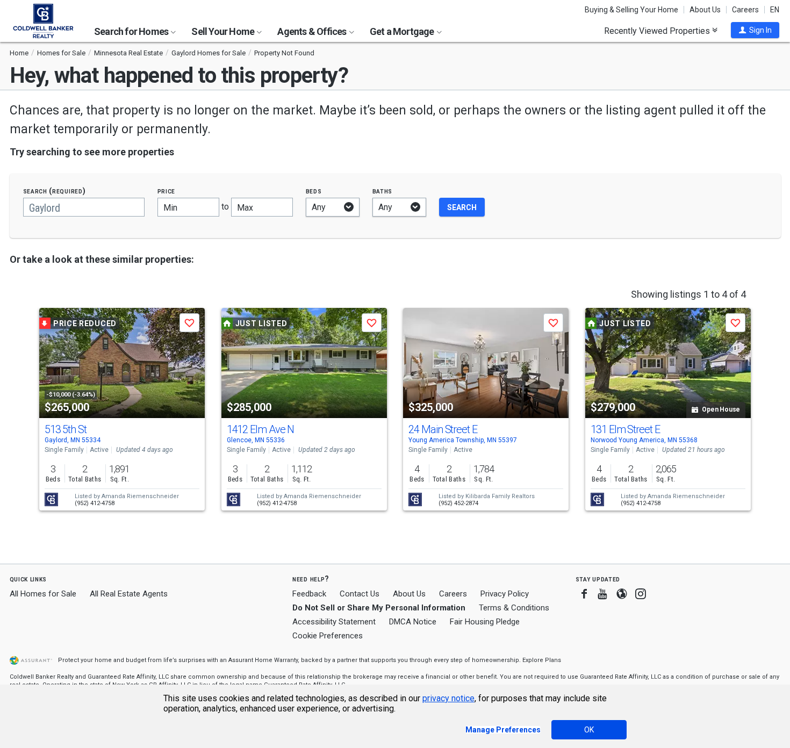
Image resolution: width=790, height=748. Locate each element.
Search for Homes (132, 31)
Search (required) (54, 191)
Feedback (309, 594)
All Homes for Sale (43, 594)
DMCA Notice (412, 622)
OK (589, 729)
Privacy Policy (504, 594)
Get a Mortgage (403, 31)
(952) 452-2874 (458, 503)
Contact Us (359, 594)
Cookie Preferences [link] (327, 636)
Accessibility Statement (334, 622)
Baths (382, 191)
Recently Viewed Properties (658, 30)
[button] (755, 30)
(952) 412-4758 (94, 503)
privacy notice (448, 698)
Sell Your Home (223, 31)
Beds (314, 191)
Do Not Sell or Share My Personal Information (378, 608)
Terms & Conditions (514, 608)
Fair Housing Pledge (485, 622)
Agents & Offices (312, 31)
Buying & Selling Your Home (631, 9)
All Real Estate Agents (129, 594)
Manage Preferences (503, 729)
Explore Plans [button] (541, 660)
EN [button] (774, 9)
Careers (745, 9)
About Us (705, 9)
